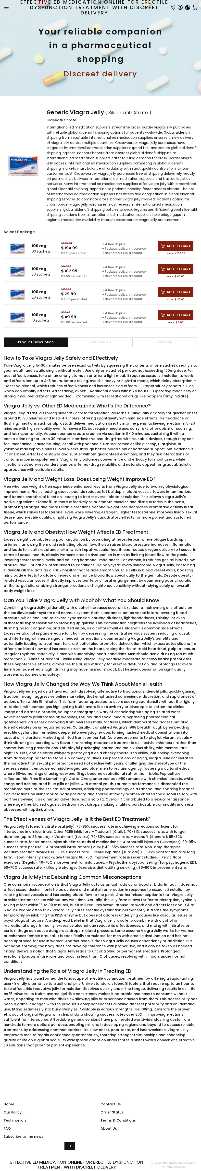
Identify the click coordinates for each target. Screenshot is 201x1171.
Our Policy (13, 1112)
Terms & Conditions (118, 1120)
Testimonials (15, 1120)
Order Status (112, 1112)
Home (9, 1104)
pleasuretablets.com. (182, 1163)
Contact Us (110, 1104)
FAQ (7, 1128)
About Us (108, 1128)
